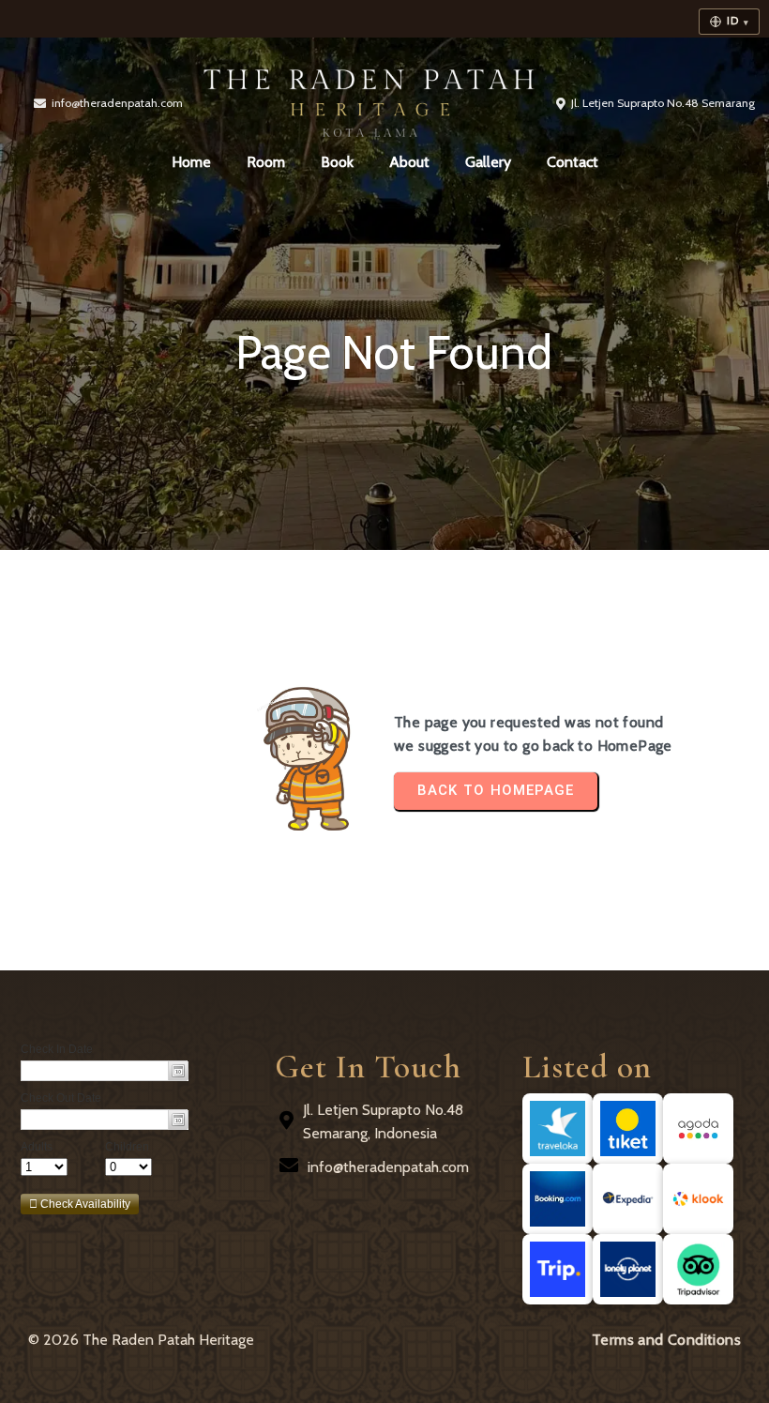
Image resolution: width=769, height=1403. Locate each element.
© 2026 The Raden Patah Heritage (141, 1340)
